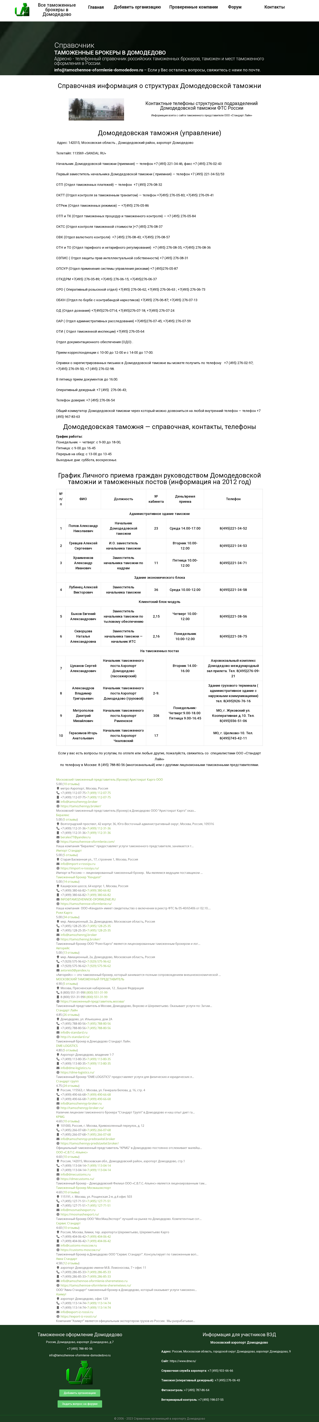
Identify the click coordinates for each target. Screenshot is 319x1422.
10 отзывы (71, 784)
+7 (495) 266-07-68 (98, 1130)
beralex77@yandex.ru (76, 837)
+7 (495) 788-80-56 (98, 1024)
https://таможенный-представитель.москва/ (92, 1001)
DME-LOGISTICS (67, 1046)
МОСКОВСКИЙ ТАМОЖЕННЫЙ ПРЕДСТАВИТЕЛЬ (90, 979)
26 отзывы (71, 1015)
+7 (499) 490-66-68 (98, 1095)
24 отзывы (71, 1086)
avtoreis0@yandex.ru (75, 970)
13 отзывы (71, 953)
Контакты (274, 7)
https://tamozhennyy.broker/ (81, 806)
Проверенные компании (193, 7)
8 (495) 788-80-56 (112, 765)
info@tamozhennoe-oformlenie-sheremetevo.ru (94, 1281)
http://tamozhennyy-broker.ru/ (82, 1108)
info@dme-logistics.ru (76, 1068)
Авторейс (63, 948)
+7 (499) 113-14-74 (98, 1303)
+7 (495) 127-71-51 (98, 1201)
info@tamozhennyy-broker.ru (81, 1103)
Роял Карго (64, 913)
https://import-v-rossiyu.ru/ (80, 868)
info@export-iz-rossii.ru (77, 1312)
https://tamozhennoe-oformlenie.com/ (88, 842)
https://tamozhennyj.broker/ (80, 939)
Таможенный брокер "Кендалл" (78, 877)
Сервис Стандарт (68, 1223)
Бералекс (62, 815)
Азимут (61, 1294)
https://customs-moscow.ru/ (80, 1250)
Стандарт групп (67, 1081)
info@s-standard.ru (74, 1032)
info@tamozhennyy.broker (79, 802)
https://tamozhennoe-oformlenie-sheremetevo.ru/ (96, 1285)
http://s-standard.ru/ (75, 1037)
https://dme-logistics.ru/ (77, 1072)
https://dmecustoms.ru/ (77, 1179)
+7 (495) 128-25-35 (98, 926)
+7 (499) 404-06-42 (98, 1237)
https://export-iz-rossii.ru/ (79, 1316)
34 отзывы (71, 917)
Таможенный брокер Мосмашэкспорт (83, 1188)
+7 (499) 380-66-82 (98, 890)
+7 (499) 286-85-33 (98, 1272)
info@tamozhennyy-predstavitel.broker (88, 1139)
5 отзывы (70, 819)
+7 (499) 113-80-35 (98, 1059)
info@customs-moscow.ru (79, 1245)
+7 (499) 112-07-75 (98, 793)
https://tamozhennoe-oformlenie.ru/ (86, 904)
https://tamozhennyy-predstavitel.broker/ (90, 1143)
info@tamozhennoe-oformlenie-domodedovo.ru (99, 70)
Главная (96, 7)
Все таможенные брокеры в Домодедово (57, 9)
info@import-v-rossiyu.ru (78, 864)
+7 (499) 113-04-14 (98, 1166)
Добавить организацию (137, 7)
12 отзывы (71, 1263)
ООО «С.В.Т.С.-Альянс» (72, 1152)
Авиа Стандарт (66, 1259)
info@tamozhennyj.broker (79, 935)
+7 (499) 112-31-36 (98, 828)
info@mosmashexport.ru (78, 1210)
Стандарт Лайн (67, 1010)
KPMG (60, 1117)
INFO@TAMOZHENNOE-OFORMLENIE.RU (88, 899)
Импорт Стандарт (69, 850)
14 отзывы (71, 882)
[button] (79, 1393)
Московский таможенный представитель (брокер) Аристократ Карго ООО (109, 779)
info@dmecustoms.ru (76, 1174)
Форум (235, 7)
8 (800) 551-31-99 (95, 992)
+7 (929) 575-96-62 (98, 961)
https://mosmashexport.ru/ (80, 1214)
